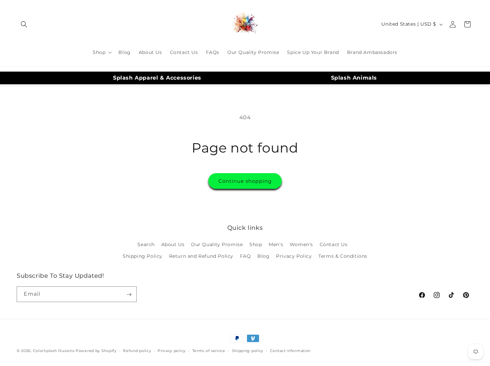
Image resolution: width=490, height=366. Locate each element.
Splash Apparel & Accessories (157, 78)
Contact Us (334, 244)
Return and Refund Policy (201, 256)
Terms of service (208, 350)
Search (146, 244)
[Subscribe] (129, 294)
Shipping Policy (142, 256)
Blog (263, 256)
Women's (301, 244)
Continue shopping (245, 181)
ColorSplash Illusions (54, 350)
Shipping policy (248, 350)
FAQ (245, 256)
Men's (276, 244)
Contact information (290, 350)
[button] (24, 24)
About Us (173, 244)
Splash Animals (354, 78)
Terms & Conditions (342, 256)
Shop (255, 244)
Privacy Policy (294, 256)
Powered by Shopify (96, 350)
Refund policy (137, 350)
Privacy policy (172, 350)
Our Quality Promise (217, 244)
